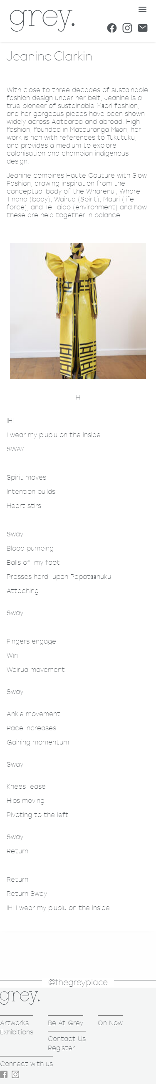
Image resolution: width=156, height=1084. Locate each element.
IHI (78, 398)
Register (61, 1048)
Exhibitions (16, 1032)
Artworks (14, 1023)
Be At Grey (65, 1023)
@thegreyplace (78, 982)
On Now (110, 1023)
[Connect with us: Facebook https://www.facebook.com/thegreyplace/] (112, 28)
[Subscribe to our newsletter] (142, 28)
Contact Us (67, 1039)
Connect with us (26, 1064)
